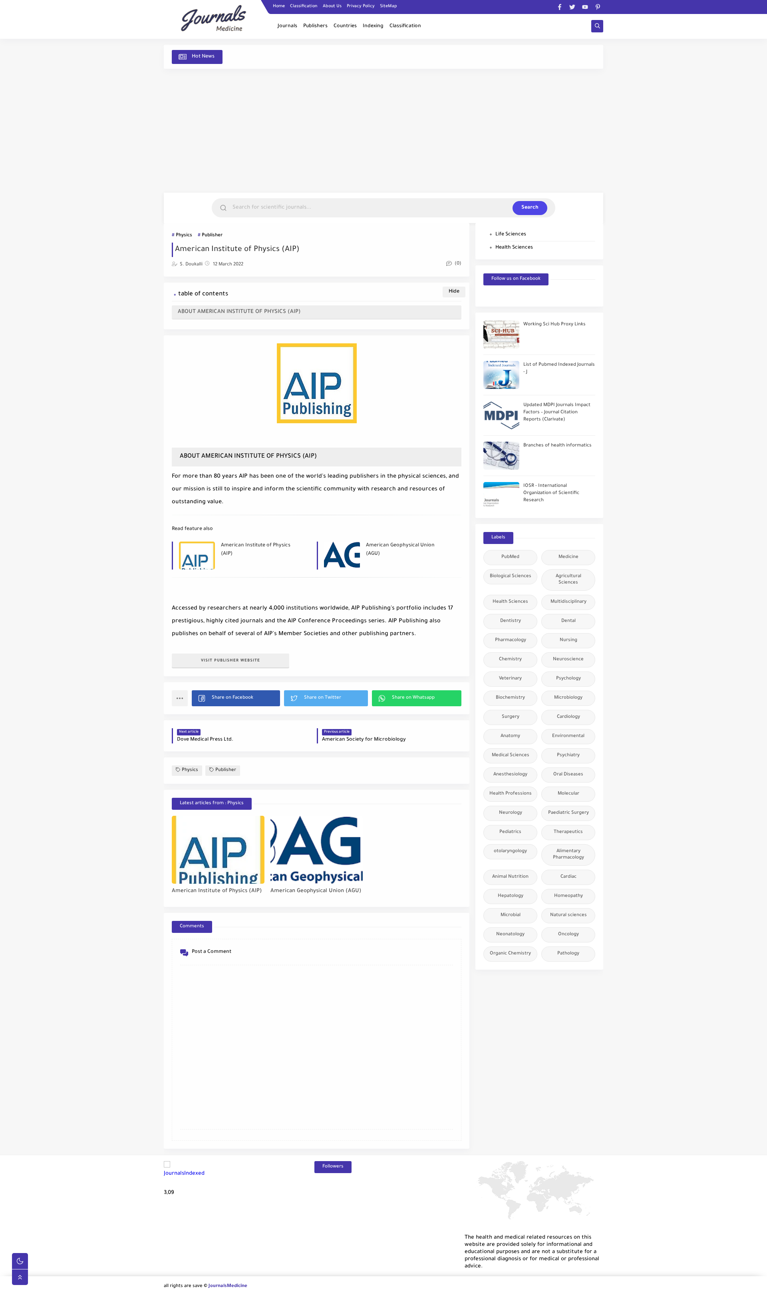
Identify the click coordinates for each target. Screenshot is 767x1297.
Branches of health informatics (557, 445)
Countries (345, 26)
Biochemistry (510, 698)
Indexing (373, 26)
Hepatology (510, 896)
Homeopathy (568, 896)
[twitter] (572, 7)
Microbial (511, 915)
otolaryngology (510, 851)
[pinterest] (597, 7)
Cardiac (568, 877)
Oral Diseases (568, 774)
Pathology (568, 953)
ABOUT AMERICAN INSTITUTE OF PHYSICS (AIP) (239, 312)
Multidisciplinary (568, 602)
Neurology (510, 813)
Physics (184, 235)
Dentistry (510, 621)
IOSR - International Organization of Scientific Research (551, 493)
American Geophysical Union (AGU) (400, 550)
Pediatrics (510, 832)
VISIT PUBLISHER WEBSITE (230, 661)
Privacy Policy (361, 6)
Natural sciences (568, 915)
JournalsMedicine (228, 1286)
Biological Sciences (510, 576)
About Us (332, 6)
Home (279, 6)
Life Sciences (510, 234)
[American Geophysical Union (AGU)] (316, 850)
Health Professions (510, 794)
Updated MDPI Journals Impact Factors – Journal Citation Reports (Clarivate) (556, 412)
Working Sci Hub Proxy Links (554, 324)
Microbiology (568, 698)
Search (529, 208)
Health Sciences (514, 248)
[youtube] (585, 7)
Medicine (568, 557)
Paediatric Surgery (568, 813)
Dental (568, 621)
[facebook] (559, 7)
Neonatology (510, 934)
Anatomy (510, 736)
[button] (236, 698)
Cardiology (568, 717)
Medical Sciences (510, 755)
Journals (287, 26)
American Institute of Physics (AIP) (255, 550)
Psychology (568, 678)
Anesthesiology (510, 774)
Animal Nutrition (510, 877)
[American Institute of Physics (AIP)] (218, 850)
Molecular (568, 794)
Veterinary (510, 678)
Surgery (510, 717)
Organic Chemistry (510, 953)
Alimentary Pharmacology (568, 855)
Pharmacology (510, 640)
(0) (457, 264)
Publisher (212, 235)
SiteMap (388, 6)
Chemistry (510, 659)
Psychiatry (568, 755)
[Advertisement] (383, 131)
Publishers (315, 26)
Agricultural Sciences (568, 580)
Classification (304, 6)
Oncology (568, 934)
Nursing (568, 640)
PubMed (510, 557)
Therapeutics (568, 832)
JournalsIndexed (184, 1174)
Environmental (568, 736)
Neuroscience (568, 659)
